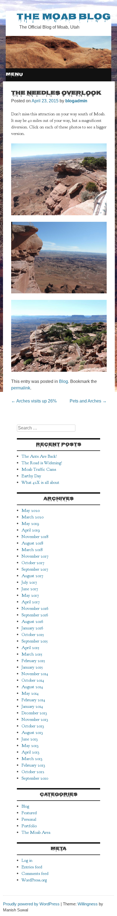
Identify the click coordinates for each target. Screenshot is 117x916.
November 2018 (34, 536)
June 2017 (29, 589)
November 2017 (34, 556)
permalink (20, 388)
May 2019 (30, 523)
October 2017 (32, 562)
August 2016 (32, 621)
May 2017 (30, 595)
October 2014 (32, 680)
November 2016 (34, 608)
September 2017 (34, 569)
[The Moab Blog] (58, 66)
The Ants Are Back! (39, 456)
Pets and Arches (88, 401)
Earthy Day (31, 476)
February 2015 (33, 660)
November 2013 (34, 719)
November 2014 (34, 674)
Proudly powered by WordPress (31, 904)
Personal (28, 819)
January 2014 (32, 706)
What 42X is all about (40, 482)
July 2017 (29, 582)
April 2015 (30, 647)
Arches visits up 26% (34, 401)
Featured (29, 813)
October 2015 (32, 634)
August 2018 (32, 543)
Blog (63, 381)
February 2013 (33, 765)
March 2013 (31, 758)
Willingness (88, 904)
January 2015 (32, 667)
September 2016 (34, 615)
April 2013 (30, 752)
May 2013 (29, 745)
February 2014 (33, 700)
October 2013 (32, 726)
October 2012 (32, 771)
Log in (26, 860)
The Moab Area (35, 832)
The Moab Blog (64, 17)
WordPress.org (34, 880)
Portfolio (29, 826)
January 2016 (32, 628)
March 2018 (31, 549)
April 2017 (30, 602)
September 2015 (34, 641)
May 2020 (30, 510)
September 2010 (34, 778)
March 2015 (31, 654)
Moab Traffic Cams (38, 469)
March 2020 (32, 517)
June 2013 (29, 739)
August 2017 (32, 576)
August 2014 (32, 687)
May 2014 (30, 693)
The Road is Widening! (41, 463)
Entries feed (31, 867)
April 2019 (30, 530)
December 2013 (34, 713)
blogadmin (76, 101)
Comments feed (34, 873)
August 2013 (32, 732)
